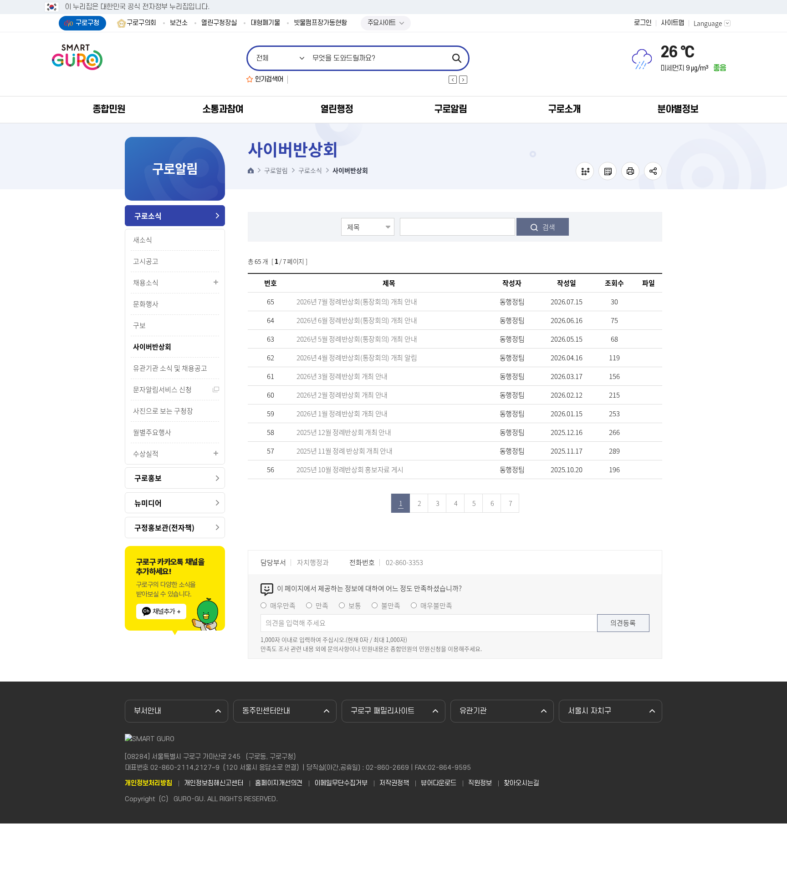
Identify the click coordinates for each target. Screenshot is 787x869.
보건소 (179, 23)
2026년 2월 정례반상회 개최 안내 (342, 395)
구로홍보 (148, 477)
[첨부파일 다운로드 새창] (648, 302)
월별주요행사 (152, 432)
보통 (354, 606)
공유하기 (653, 171)
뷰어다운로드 (438, 783)
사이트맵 (673, 23)
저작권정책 (394, 783)
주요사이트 (382, 23)
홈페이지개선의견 (278, 783)
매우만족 (283, 606)
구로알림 (450, 109)
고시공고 (145, 261)
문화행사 (145, 304)
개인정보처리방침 (148, 783)
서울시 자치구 (589, 711)
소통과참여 (222, 109)
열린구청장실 (219, 23)
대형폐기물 (265, 23)
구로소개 (564, 109)
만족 (322, 606)
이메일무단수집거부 (341, 783)
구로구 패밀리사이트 (382, 711)
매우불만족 (436, 606)
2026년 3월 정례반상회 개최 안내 (342, 376)
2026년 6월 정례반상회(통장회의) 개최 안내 (356, 320)
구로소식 (148, 215)
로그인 (643, 23)
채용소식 (145, 283)
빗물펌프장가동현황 (320, 23)
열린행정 (336, 109)
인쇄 (630, 171)
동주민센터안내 (266, 711)
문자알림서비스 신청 (162, 389)
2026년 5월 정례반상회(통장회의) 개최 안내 (356, 339)
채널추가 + (166, 611)
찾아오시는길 (521, 783)
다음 (463, 80)
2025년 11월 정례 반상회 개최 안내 (344, 451)
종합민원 (108, 109)
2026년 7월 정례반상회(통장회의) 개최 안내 (356, 302)
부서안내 (147, 711)
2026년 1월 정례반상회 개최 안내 (342, 414)
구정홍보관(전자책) (164, 527)
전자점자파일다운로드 (607, 171)
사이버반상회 (152, 347)
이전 (453, 80)
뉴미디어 (148, 502)
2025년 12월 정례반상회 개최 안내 (343, 432)
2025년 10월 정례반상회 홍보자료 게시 (350, 470)
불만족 (390, 606)
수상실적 (145, 454)
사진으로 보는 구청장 (163, 411)
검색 (548, 227)
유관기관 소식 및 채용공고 (170, 368)
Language (708, 23)
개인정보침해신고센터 (213, 783)
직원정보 (480, 783)
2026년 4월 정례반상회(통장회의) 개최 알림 (356, 358)
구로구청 (87, 23)
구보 (139, 325)
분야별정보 (677, 109)
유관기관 (473, 711)
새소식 (142, 240)
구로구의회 (141, 23)
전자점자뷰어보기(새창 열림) (585, 171)
